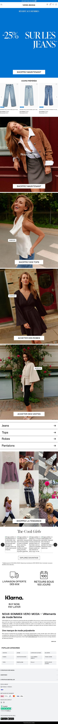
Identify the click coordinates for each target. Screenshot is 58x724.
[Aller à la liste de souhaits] (53, 4)
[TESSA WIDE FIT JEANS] (29, 489)
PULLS (32, 662)
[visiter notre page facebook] (1, 702)
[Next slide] (56, 97)
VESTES (5, 652)
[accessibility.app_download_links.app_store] (10, 719)
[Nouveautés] (29, 154)
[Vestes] (29, 401)
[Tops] (29, 249)
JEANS (18, 652)
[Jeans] (29, 43)
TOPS (4, 662)
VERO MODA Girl (32, 636)
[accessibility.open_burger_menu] (1, 5)
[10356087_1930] (29, 287)
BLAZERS (47, 652)
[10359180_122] (29, 363)
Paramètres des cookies (29, 722)
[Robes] (29, 325)
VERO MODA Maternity (32, 635)
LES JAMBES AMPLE (34, 657)
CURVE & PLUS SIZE (36, 652)
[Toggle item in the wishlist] (17, 84)
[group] (9, 99)
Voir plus (53, 641)
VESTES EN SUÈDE (21, 656)
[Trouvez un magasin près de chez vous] (47, 4)
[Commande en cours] (56, 5)
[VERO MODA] (29, 5)
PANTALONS (20, 662)
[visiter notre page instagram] (4, 702)
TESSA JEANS (48, 656)
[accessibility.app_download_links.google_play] (4, 719)
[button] (9, 95)
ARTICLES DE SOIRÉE (48, 663)
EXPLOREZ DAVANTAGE (29, 558)
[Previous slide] (1, 97)
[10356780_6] (29, 211)
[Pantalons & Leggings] (29, 447)
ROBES (4, 656)
